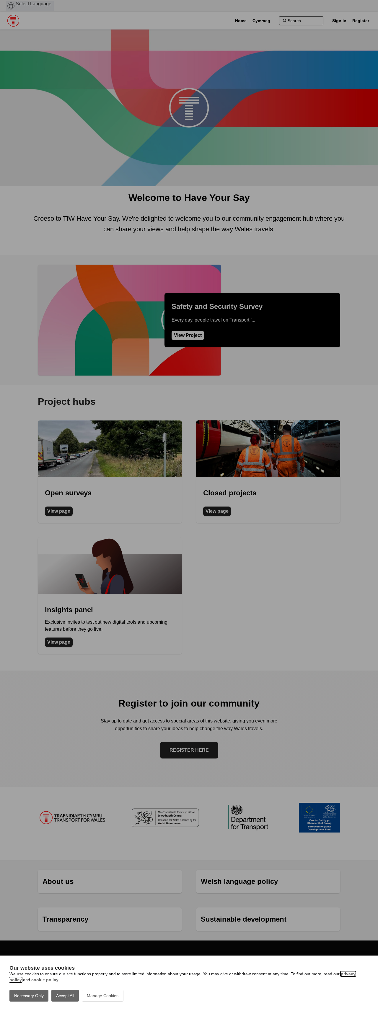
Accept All (65, 995)
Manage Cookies (102, 995)
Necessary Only (29, 995)
